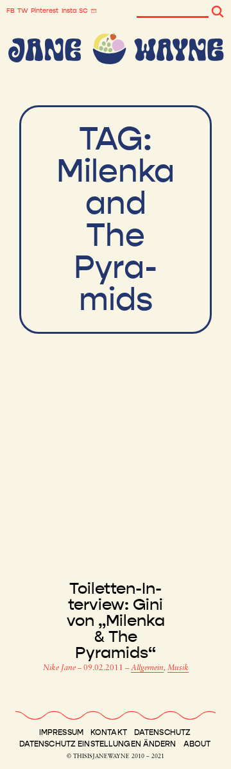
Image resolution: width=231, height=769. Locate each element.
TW (22, 11)
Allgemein (147, 668)
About (197, 743)
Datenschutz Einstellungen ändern (97, 743)
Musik (178, 668)
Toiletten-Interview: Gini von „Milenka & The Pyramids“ (116, 621)
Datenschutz (162, 732)
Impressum (61, 732)
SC (83, 11)
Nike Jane (60, 668)
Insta (69, 11)
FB (10, 11)
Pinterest (44, 11)
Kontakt (108, 732)
